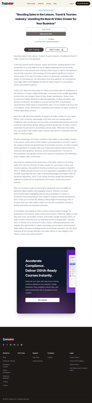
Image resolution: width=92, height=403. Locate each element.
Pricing (48, 3)
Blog (55, 3)
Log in (72, 3)
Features (40, 3)
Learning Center (38, 361)
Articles (5, 385)
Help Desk (36, 357)
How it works (31, 3)
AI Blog (5, 382)
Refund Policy (74, 364)
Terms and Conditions (77, 361)
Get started (42, 300)
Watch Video (55, 50)
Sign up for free (46, 34)
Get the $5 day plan (82, 3)
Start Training (33, 50)
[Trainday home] (8, 3)
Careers (49, 357)
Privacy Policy (74, 357)
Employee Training (9, 361)
